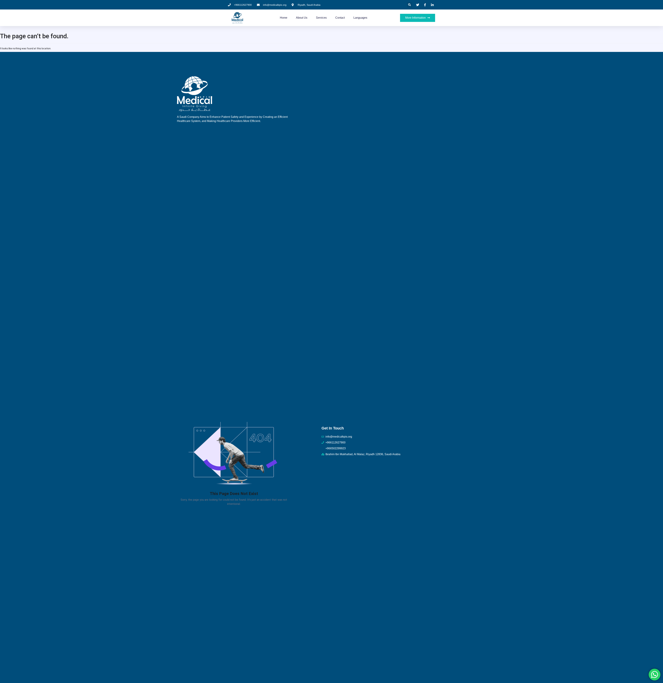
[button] (409, 4)
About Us (301, 17)
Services (321, 17)
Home (283, 17)
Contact (340, 17)
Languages (360, 17)
